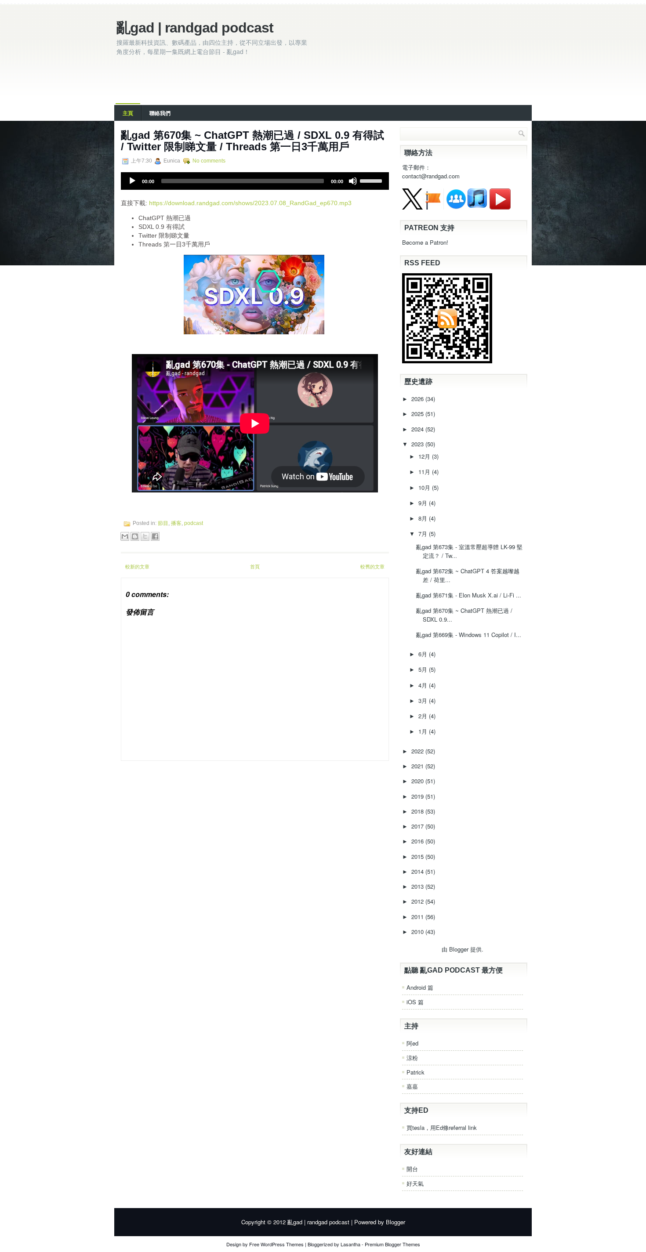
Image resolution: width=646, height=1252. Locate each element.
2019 (418, 796)
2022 (418, 751)
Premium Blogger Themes (392, 1244)
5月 (423, 669)
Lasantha (350, 1244)
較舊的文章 (372, 566)
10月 (425, 487)
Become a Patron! (425, 242)
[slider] (372, 180)
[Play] (132, 181)
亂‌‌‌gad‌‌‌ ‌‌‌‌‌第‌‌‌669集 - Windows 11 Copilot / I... (468, 634)
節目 (163, 523)
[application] (255, 181)
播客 (176, 523)
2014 (418, 871)
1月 (423, 731)
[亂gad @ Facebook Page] (433, 207)
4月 (423, 685)
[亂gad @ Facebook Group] (456, 207)
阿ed (412, 1043)
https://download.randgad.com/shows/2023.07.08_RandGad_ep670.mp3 (250, 202)
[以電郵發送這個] (124, 536)
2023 (418, 444)
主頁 (128, 113)
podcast (193, 523)
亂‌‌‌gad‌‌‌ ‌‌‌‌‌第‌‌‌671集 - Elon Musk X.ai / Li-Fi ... (468, 595)
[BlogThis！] (135, 536)
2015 (418, 856)
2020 (418, 781)
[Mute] (352, 181)
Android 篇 (419, 987)
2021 (418, 766)
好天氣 (415, 1183)
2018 (418, 811)
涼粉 (412, 1057)
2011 (418, 916)
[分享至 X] (145, 536)
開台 (412, 1169)
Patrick (415, 1072)
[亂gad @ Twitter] (412, 207)
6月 (423, 654)
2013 (418, 886)
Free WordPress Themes (276, 1244)
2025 (418, 413)
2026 (418, 398)
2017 (418, 826)
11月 (425, 471)
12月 (425, 456)
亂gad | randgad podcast (194, 28)
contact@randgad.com (431, 176)
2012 (418, 901)
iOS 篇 (415, 1002)
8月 (423, 518)
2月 (423, 716)
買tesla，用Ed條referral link (441, 1127)
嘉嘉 (412, 1086)
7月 (423, 533)
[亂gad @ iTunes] (477, 207)
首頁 (255, 566)
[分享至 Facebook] (155, 536)
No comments (208, 161)
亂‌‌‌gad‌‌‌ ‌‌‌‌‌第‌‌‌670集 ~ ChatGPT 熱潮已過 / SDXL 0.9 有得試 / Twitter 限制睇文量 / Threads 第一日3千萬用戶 (252, 140)
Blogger (458, 949)
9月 (423, 503)
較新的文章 (137, 566)
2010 (418, 931)
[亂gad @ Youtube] (500, 207)
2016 (418, 841)
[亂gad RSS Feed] (447, 361)
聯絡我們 (160, 113)
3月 (423, 700)
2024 (418, 429)
